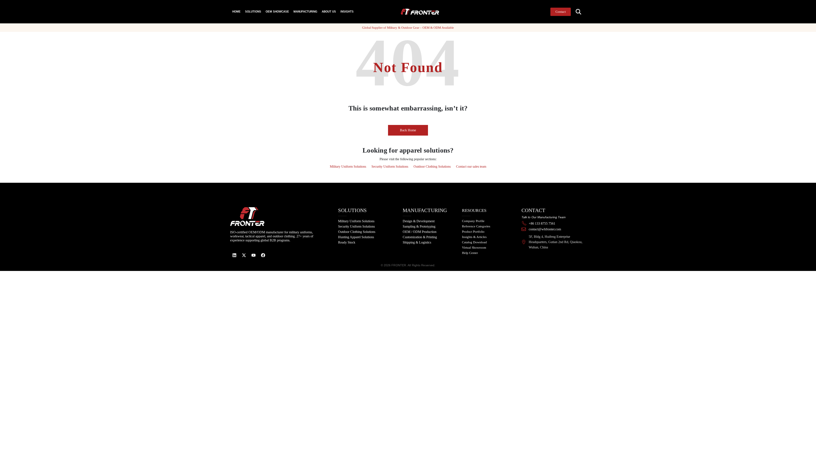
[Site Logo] (417, 12)
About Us (329, 11)
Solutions (253, 11)
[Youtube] (253, 255)
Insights (347, 11)
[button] (578, 12)
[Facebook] (263, 255)
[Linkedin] (234, 255)
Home (236, 11)
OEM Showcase (277, 11)
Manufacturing (305, 11)
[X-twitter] (244, 255)
